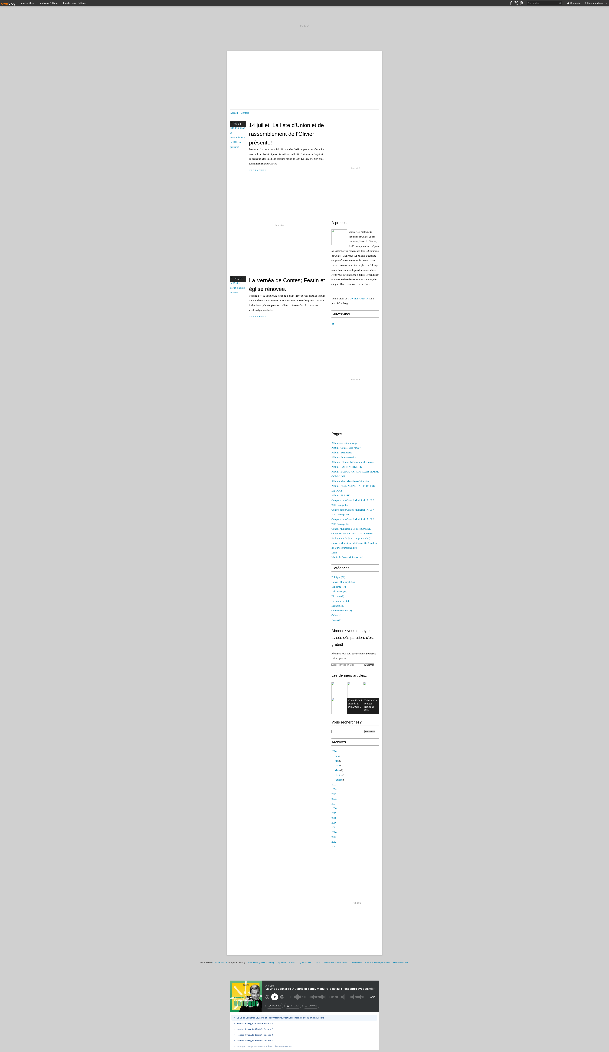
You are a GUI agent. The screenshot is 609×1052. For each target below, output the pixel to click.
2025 (334, 784)
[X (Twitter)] (516, 3)
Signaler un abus (304, 962)
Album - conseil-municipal (344, 443)
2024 (334, 789)
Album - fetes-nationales (343, 457)
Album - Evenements (342, 452)
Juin (337, 755)
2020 (334, 808)
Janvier (338, 779)
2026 (334, 751)
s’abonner (276, 1006)
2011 (334, 846)
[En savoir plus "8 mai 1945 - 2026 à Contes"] (355, 690)
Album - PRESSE (340, 495)
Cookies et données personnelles (377, 962)
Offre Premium (356, 962)
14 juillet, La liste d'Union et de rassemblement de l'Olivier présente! (286, 134)
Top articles (282, 962)
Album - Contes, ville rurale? (345, 447)
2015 (334, 827)
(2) (336, 615)
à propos (313, 1006)
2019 (334, 813)
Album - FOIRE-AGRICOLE (346, 466)
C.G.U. (317, 962)
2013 (334, 836)
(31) (338, 577)
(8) (337, 596)
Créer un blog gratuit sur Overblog (261, 962)
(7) (338, 605)
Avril (337, 765)
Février (338, 775)
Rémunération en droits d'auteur (335, 962)
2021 (334, 803)
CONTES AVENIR (358, 298)
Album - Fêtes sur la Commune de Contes (352, 462)
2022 (334, 798)
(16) (339, 591)
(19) (338, 586)
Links (334, 552)
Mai (337, 760)
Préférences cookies (400, 962)
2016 (334, 822)
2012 (334, 841)
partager (295, 1006)
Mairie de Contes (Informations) (347, 557)
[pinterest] (521, 3)
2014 (334, 832)
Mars (337, 770)
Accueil (234, 112)
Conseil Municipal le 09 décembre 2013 (351, 528)
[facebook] (511, 3)
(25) (343, 581)
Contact (245, 112)
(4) (341, 610)
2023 (334, 794)
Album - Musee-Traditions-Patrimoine (350, 481)
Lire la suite (257, 170)
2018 (334, 817)
